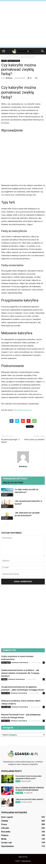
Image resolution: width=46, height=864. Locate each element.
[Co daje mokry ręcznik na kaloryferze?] (7, 492)
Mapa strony (23, 857)
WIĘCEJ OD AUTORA (13, 482)
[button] (42, 51)
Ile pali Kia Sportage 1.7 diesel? (10, 440)
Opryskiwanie (7, 846)
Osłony (4, 61)
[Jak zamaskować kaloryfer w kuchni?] (7, 504)
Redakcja (9, 78)
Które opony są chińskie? (34, 439)
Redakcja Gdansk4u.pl (20, 662)
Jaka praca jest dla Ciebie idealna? (29, 799)
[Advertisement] (23, 24)
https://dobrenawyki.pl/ (22, 410)
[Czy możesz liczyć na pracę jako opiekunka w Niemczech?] (7, 779)
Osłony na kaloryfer (13, 61)
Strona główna (6, 57)
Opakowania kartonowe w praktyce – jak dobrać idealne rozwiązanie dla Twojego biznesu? (20, 673)
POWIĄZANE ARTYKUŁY (15, 478)
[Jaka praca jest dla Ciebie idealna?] (7, 802)
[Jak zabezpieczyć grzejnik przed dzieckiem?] (7, 515)
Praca (18, 781)
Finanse (4, 835)
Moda (3, 839)
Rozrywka (19, 793)
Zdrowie (5, 828)
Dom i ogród (6, 662)
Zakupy (4, 679)
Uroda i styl (5, 693)
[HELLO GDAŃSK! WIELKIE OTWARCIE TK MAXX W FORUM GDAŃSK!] (7, 790)
